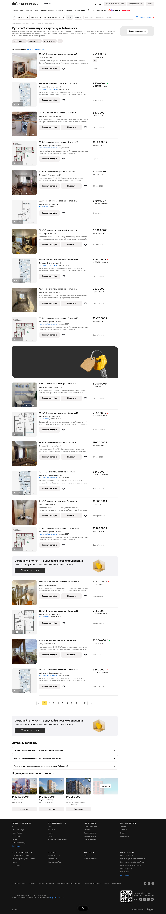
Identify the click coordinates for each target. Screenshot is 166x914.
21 (85, 703)
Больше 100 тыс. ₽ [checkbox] (24, 372)
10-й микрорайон (54, 862)
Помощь (106, 883)
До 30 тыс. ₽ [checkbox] (21, 365)
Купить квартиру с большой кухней (133, 862)
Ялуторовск (124, 836)
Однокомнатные (90, 839)
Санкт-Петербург (18, 830)
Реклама (32, 883)
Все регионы (16, 865)
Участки (51, 833)
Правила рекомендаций (91, 883)
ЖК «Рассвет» (44, 206)
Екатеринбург (17, 836)
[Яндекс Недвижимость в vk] (145, 883)
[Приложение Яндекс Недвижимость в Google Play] (144, 899)
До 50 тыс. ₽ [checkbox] (36, 365)
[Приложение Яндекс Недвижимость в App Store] (140, 899)
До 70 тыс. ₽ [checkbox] (51, 365)
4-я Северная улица (46, 234)
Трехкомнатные (90, 833)
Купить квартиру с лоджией (130, 865)
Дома (50, 836)
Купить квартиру (126, 855)
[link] (150, 4)
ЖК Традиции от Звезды (48, 89)
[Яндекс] (150, 909)
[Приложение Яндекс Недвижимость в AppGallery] (148, 899)
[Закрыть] (153, 17)
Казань (14, 839)
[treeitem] (18, 10)
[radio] (49, 703)
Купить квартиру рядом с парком (132, 859)
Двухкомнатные (90, 836)
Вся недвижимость (19, 883)
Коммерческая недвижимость (59, 839)
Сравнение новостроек (20, 855)
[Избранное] (95, 4)
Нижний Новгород (18, 843)
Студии (87, 830)
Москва (14, 826)
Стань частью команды (46, 883)
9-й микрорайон (54, 855)
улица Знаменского (46, 505)
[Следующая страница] (91, 703)
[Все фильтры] (14, 17)
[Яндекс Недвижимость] (26, 3)
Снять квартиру (126, 868)
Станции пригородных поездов (23, 859)
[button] (100, 4)
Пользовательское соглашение (68, 883)
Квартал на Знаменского (48, 148)
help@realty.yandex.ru (56, 897)
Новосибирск (17, 833)
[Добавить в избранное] (63, 68)
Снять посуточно (90, 859)
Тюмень (123, 826)
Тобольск (42, 87)
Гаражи (50, 826)
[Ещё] (60, 41)
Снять (86, 855)
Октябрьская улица (46, 57)
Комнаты (51, 830)
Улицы (14, 862)
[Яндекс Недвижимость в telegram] (152, 883)
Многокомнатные (90, 826)
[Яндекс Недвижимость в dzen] (149, 883)
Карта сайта (116, 883)
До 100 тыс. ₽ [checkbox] (67, 365)
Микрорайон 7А (54, 859)
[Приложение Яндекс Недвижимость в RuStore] (152, 899)
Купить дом (124, 872)
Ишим (122, 833)
